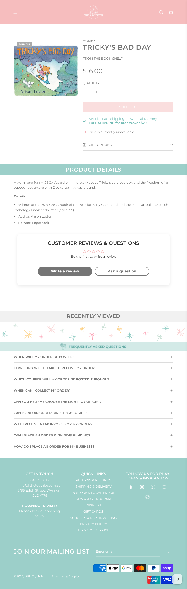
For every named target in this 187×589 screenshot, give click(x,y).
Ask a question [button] (122, 271)
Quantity (91, 83)
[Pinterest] (153, 487)
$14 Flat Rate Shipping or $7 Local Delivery (123, 121)
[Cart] (171, 12)
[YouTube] (164, 487)
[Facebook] (131, 487)
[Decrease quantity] (88, 92)
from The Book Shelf (103, 58)
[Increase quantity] (105, 92)
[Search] (161, 12)
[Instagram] (142, 487)
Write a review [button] (65, 271)
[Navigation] (15, 12)
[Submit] (168, 552)
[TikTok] (148, 497)
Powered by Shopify (65, 576)
